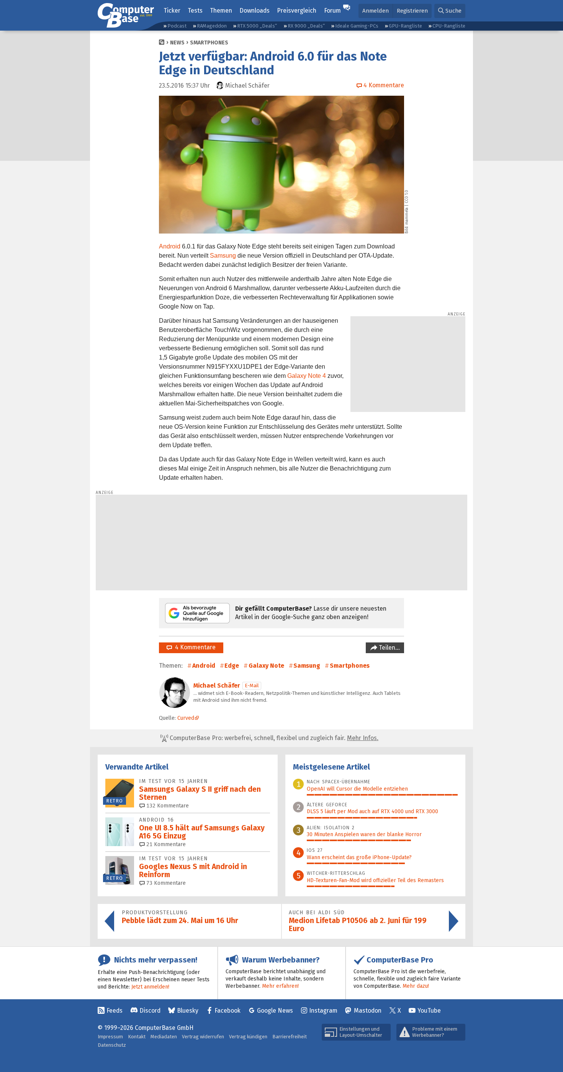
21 (165, 844)
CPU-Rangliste (448, 26)
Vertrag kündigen (248, 1036)
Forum (332, 10)
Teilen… (388, 647)
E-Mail (252, 685)
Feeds (114, 1010)
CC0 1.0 (406, 196)
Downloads (254, 10)
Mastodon (367, 1010)
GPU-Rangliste (405, 26)
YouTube (429, 1010)
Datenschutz (112, 1045)
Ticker (172, 10)
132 (167, 805)
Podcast (177, 26)
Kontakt (137, 1036)
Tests (195, 10)
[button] (449, 11)
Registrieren (412, 10)
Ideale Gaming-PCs (356, 26)
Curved (185, 718)
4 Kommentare (194, 647)
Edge (231, 665)
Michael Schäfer (216, 685)
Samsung (223, 255)
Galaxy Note (266, 665)
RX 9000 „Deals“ (306, 26)
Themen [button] (221, 10)
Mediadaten (164, 1036)
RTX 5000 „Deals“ (257, 26)
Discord (149, 1010)
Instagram (323, 1010)
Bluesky (187, 1010)
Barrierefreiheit (289, 1036)
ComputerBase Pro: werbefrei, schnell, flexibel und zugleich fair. (273, 738)
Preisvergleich (296, 10)
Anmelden (375, 10)
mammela (406, 216)
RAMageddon (212, 26)
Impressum (110, 1036)
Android (169, 246)
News (177, 42)
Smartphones (209, 42)
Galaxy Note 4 (306, 376)
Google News (275, 1010)
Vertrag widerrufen (203, 1036)
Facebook (227, 1010)
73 (165, 883)
